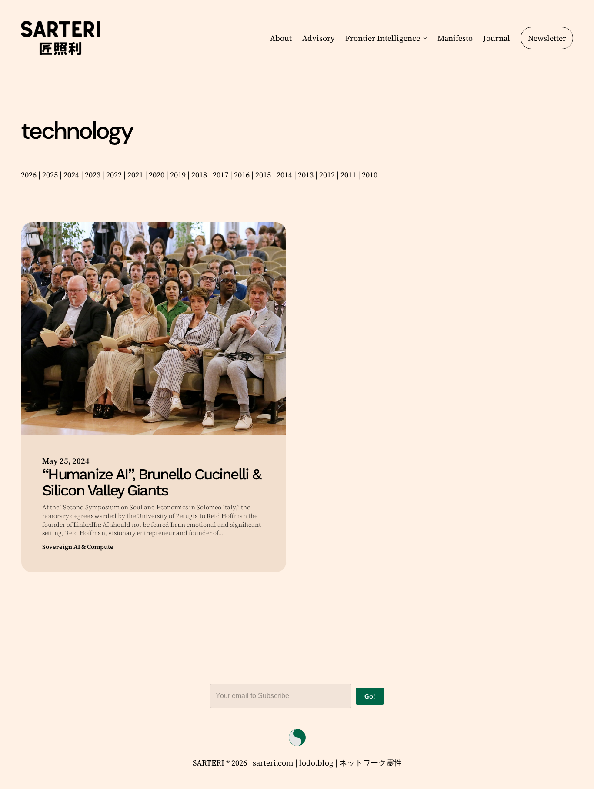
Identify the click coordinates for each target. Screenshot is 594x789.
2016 (242, 174)
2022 (114, 174)
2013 (306, 174)
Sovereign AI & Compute (77, 547)
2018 (199, 174)
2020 (156, 174)
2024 (71, 174)
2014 (284, 174)
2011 (348, 174)
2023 (92, 174)
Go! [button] (369, 696)
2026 (29, 174)
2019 (178, 174)
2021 (135, 174)
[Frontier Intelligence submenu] (423, 37)
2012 (327, 174)
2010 (369, 174)
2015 (263, 174)
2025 (50, 174)
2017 (220, 174)
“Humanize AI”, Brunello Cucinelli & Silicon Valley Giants (151, 482)
